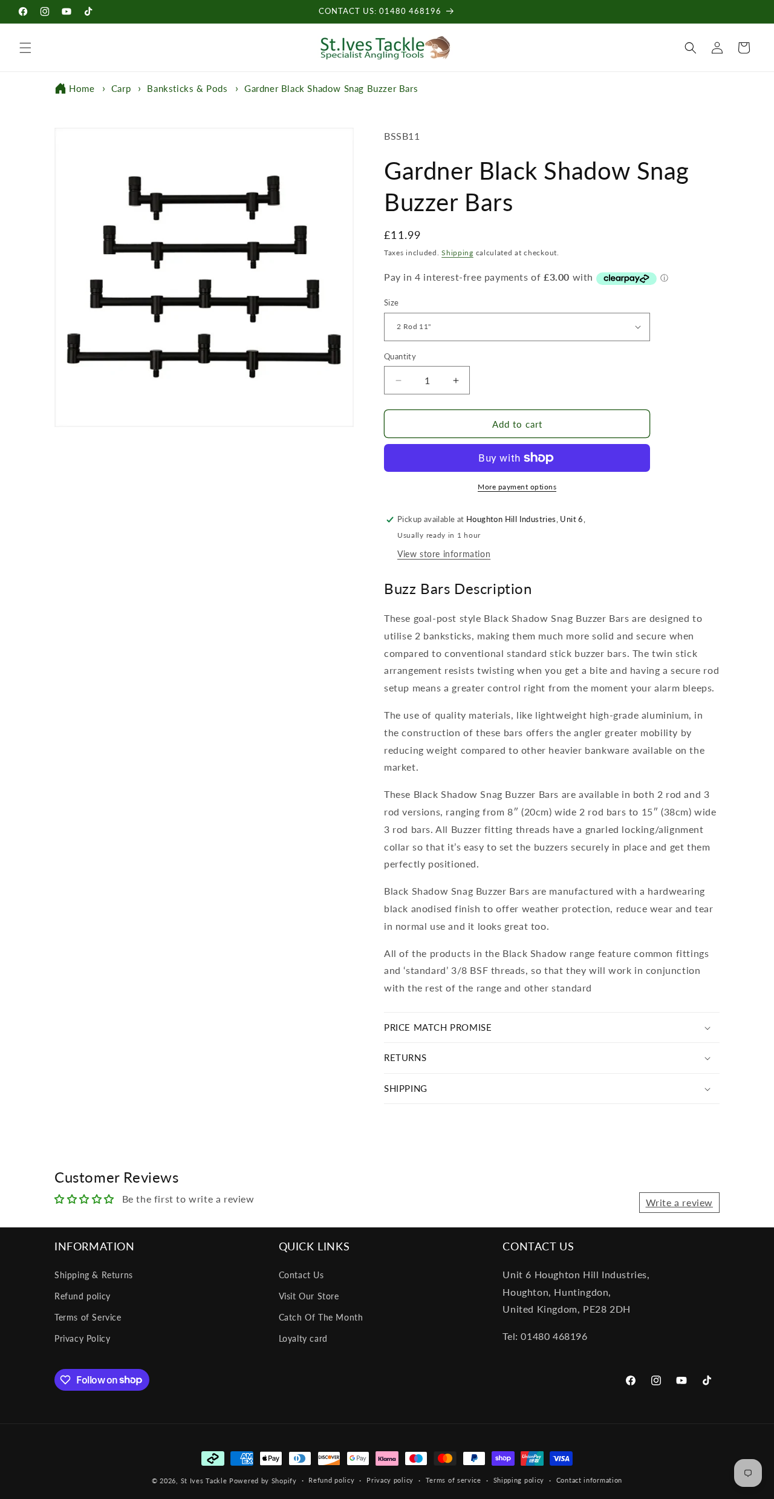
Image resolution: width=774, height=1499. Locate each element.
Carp (121, 88)
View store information (443, 554)
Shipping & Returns (93, 1275)
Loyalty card (303, 1338)
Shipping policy (519, 1480)
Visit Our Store (309, 1296)
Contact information (589, 1480)
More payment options (517, 486)
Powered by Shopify (263, 1480)
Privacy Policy (82, 1338)
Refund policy (82, 1296)
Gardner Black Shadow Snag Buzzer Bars (331, 88)
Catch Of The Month (321, 1317)
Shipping (457, 252)
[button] (25, 47)
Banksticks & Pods (187, 88)
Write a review (679, 1202)
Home (81, 88)
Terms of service (453, 1480)
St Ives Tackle (204, 1480)
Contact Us (301, 1275)
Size (391, 302)
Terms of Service (88, 1317)
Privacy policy (390, 1480)
